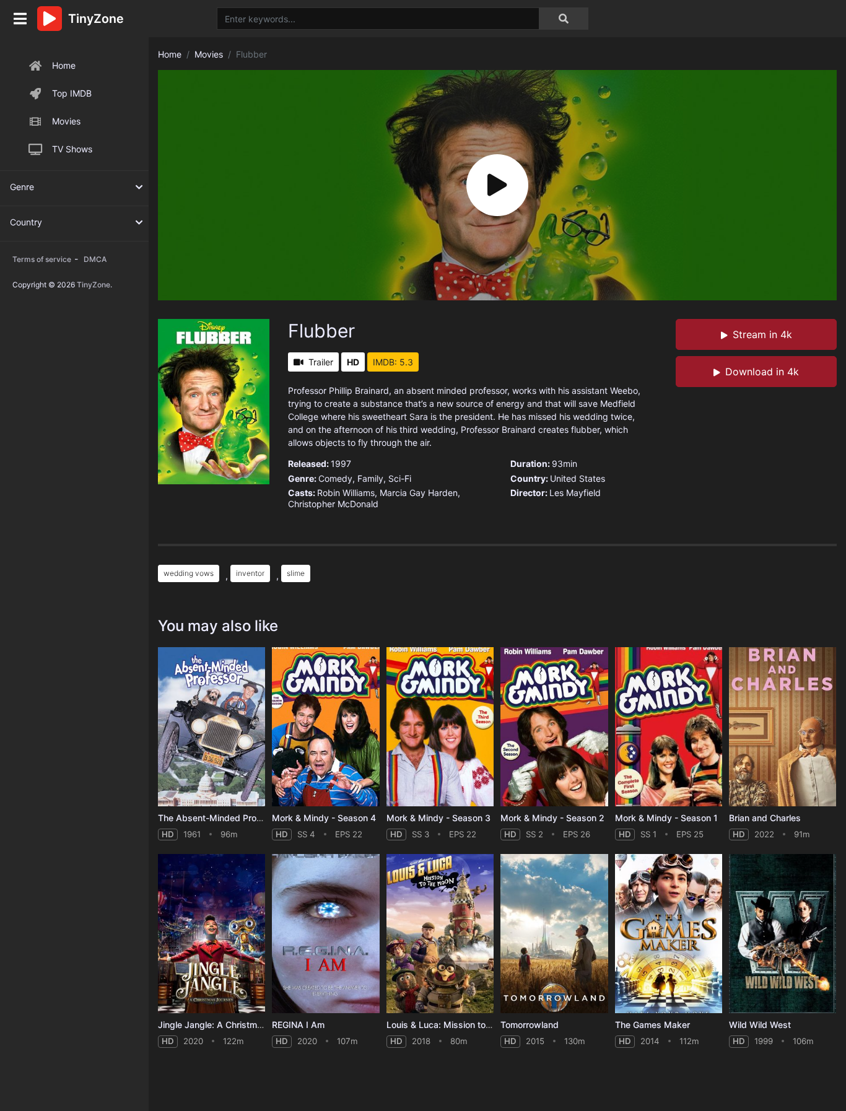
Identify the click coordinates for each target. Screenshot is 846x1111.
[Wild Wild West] (782, 933)
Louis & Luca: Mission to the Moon (456, 1024)
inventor (250, 573)
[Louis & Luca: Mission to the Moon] (440, 933)
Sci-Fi (399, 478)
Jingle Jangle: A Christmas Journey (230, 1024)
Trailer (320, 362)
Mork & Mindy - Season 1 (666, 818)
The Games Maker (652, 1024)
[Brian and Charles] (782, 726)
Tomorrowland (529, 1024)
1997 (341, 463)
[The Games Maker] (668, 933)
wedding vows (189, 573)
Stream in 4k (762, 334)
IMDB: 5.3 (393, 362)
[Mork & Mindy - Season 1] (668, 726)
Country (26, 222)
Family (370, 478)
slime (296, 573)
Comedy (335, 478)
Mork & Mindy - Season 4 (324, 818)
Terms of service (41, 259)
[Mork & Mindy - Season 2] (554, 726)
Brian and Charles (765, 818)
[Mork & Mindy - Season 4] (325, 726)
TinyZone (93, 284)
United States (577, 478)
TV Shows (72, 149)
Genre (22, 186)
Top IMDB (72, 93)
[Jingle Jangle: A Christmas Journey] (211, 933)
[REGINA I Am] (325, 933)
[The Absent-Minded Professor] (211, 726)
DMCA (95, 259)
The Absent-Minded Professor (220, 818)
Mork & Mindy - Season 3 (438, 818)
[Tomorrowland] (554, 933)
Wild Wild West (760, 1024)
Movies (66, 121)
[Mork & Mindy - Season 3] (440, 726)
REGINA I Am (298, 1024)
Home (64, 65)
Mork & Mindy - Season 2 (552, 818)
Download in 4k (762, 371)
